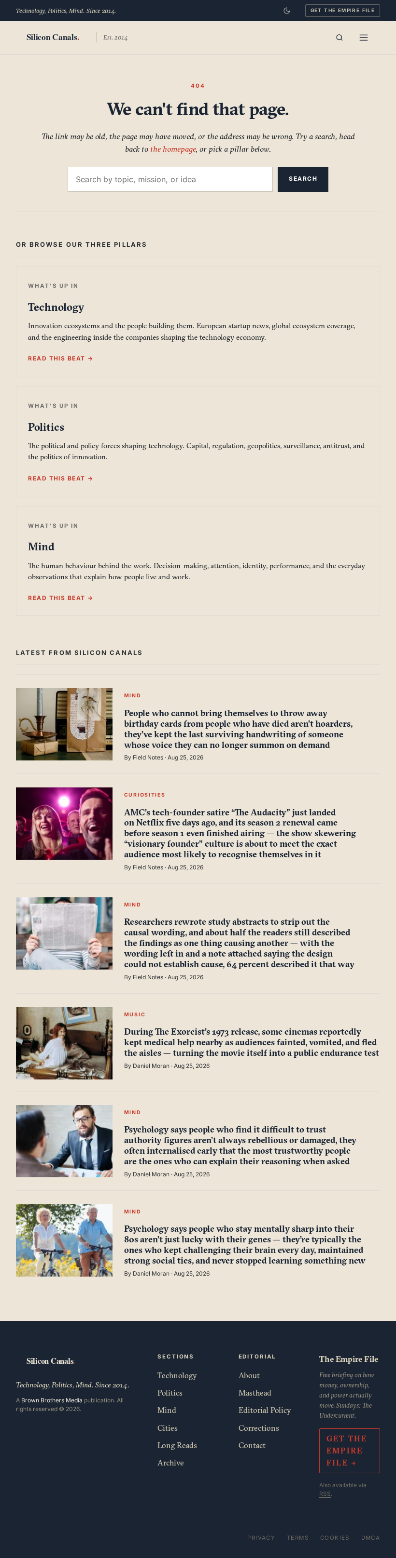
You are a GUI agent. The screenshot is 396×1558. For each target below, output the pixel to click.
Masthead (255, 1393)
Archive (170, 1462)
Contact (252, 1445)
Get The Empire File (343, 10)
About (249, 1375)
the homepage (173, 149)
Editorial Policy (265, 1410)
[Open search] (339, 37)
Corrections (259, 1428)
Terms (298, 1537)
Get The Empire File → (347, 1450)
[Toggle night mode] (287, 10)
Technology (177, 1375)
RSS (325, 1493)
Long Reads (177, 1445)
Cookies (335, 1537)
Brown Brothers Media (52, 1400)
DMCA (371, 1537)
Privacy (261, 1537)
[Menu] (363, 37)
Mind (166, 1410)
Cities (167, 1428)
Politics (170, 1393)
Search (303, 178)
